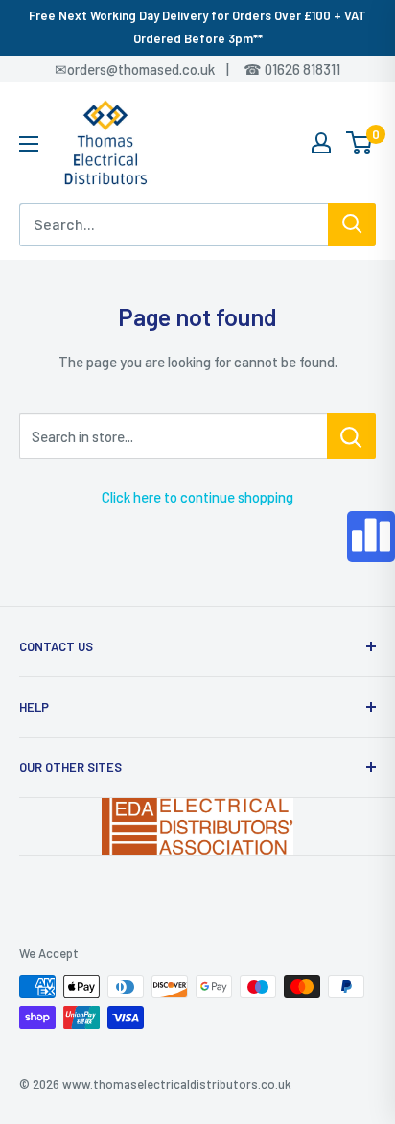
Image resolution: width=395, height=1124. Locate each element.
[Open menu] (28, 144)
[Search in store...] (351, 436)
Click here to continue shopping (197, 496)
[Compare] (371, 536)
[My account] (321, 142)
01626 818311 (302, 69)
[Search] (352, 224)
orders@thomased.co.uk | (158, 69)
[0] (360, 142)
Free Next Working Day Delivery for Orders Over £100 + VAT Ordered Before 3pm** (197, 27)
